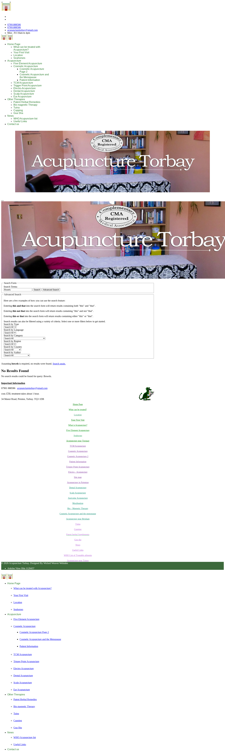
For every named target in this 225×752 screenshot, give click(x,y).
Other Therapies (16, 99)
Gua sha (77, 540)
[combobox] (18, 289)
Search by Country (13, 347)
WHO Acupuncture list (25, 118)
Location (18, 55)
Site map (78, 477)
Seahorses (19, 58)
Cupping (18, 110)
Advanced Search (51, 290)
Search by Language (14, 330)
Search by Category (13, 335)
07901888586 (14, 24)
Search (37, 290)
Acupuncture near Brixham (78, 519)
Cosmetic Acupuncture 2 (77, 456)
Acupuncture (14, 60)
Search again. (59, 363)
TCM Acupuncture (23, 82)
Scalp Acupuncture (23, 93)
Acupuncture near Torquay (77, 441)
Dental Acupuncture (24, 91)
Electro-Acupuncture (24, 88)
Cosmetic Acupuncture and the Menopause (34, 76)
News (10, 116)
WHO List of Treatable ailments (78, 555)
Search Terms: (10, 286)
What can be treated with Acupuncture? (26, 48)
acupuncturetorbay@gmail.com (22, 30)
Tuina (16, 107)
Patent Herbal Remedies (26, 102)
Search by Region (12, 341)
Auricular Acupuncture (78, 498)
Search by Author (12, 352)
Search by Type (11, 324)
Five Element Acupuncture (27, 63)
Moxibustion (77, 503)
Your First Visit (21, 52)
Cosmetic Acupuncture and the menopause (78, 514)
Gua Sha (18, 113)
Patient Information (30, 80)
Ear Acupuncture (22, 96)
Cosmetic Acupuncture (25, 66)
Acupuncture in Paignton (78, 482)
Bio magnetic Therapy (25, 104)
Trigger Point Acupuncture (27, 85)
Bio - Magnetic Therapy (77, 508)
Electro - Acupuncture (77, 472)
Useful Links (20, 121)
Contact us (13, 124)
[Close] (2, 200)
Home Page (13, 44)
